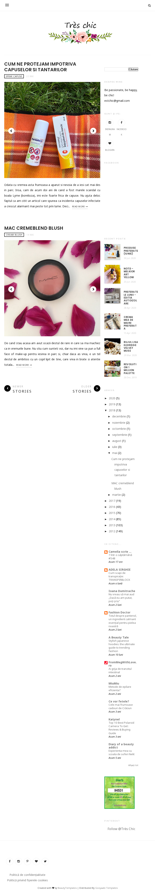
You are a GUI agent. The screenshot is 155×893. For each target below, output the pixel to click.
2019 (112, 404)
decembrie (119, 416)
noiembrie (118, 422)
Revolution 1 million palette (130, 369)
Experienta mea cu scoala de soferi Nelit (121, 752)
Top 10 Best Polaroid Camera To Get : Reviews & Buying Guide (121, 728)
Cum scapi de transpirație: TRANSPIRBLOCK (119, 576)
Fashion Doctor (119, 612)
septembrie (119, 435)
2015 (112, 513)
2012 (112, 531)
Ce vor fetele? (119, 701)
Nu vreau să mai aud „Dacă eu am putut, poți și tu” (121, 597)
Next (93, 131)
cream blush (14, 234)
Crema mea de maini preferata (130, 323)
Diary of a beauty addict (121, 745)
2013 (112, 525)
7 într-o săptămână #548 (120, 556)
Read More (78, 206)
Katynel (114, 719)
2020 (112, 398)
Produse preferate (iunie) (131, 250)
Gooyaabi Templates (106, 887)
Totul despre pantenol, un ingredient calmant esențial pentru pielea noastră (123, 621)
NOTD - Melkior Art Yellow (129, 273)
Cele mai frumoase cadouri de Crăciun (121, 706)
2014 (112, 519)
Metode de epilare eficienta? (120, 688)
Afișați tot (133, 765)
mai (114, 453)
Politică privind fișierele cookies (27, 880)
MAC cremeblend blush (33, 228)
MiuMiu (114, 683)
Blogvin (109, 150)
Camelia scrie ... (120, 551)
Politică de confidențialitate (27, 875)
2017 (112, 501)
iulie (114, 447)
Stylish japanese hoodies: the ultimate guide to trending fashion (122, 646)
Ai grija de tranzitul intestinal (120, 670)
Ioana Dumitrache (122, 591)
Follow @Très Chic (121, 829)
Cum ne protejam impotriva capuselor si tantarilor (40, 67)
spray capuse (14, 76)
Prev (11, 131)
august (116, 441)
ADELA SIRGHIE (120, 569)
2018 (112, 410)
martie (116, 495)
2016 (112, 507)
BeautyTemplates (67, 887)
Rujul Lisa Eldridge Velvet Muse (131, 346)
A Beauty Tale (119, 637)
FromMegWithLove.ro (123, 663)
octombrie (119, 429)
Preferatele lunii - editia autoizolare (131, 297)
